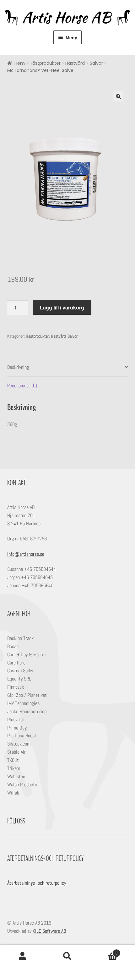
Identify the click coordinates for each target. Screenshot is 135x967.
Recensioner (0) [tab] (22, 385)
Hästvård (75, 63)
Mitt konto (22, 956)
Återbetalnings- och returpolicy (36, 883)
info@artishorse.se (25, 554)
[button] (118, 96)
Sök (67, 956)
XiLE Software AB (49, 931)
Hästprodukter (45, 63)
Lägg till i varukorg (62, 307)
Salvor (96, 63)
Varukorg (104, 951)
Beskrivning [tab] (18, 367)
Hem (19, 63)
